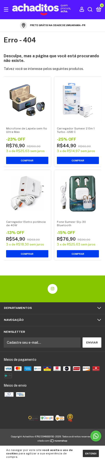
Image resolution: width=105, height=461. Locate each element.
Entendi (90, 453)
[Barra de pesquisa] (90, 10)
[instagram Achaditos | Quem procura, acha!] (52, 289)
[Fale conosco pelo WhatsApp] (95, 436)
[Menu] (7, 10)
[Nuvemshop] (52, 441)
